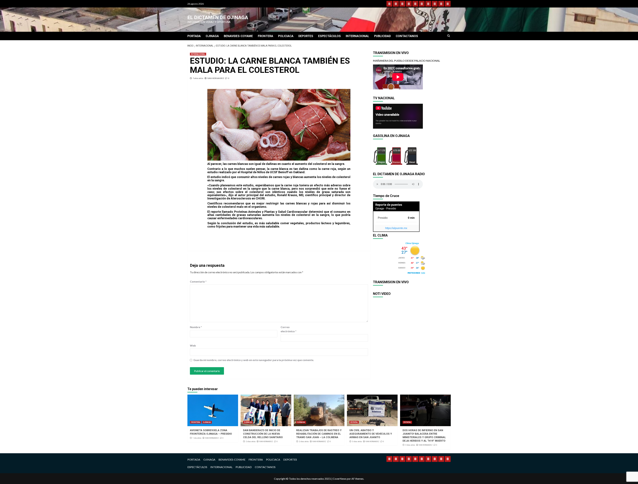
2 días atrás (251, 441)
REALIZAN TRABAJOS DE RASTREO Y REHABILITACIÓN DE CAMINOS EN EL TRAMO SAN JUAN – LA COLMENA (319, 434)
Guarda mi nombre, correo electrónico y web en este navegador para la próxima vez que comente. (253, 360)
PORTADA (194, 36)
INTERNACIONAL (357, 36)
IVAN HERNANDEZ (215, 78)
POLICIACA (285, 36)
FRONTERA (265, 36)
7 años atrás (198, 78)
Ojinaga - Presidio (385, 208)
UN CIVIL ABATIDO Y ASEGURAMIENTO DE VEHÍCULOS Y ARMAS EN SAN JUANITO (370, 434)
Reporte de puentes (388, 204)
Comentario (198, 281)
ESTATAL (354, 422)
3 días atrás (357, 441)
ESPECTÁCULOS (329, 36)
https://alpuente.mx (396, 228)
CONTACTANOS (407, 36)
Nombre (196, 327)
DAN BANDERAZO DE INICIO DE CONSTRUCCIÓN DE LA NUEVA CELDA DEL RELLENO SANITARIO (263, 434)
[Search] (449, 36)
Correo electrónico (288, 329)
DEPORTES (305, 36)
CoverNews (339, 478)
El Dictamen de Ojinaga (217, 17)
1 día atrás (197, 438)
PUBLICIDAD (382, 36)
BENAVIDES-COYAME (238, 36)
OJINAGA (212, 36)
